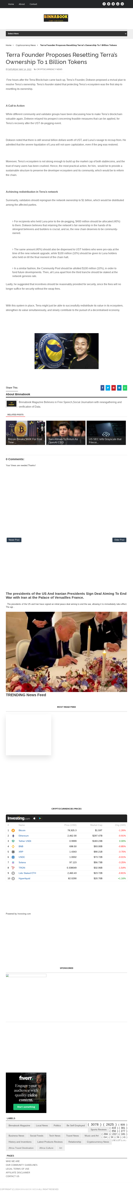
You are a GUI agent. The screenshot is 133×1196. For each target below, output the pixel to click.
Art (60, 1148)
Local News (42, 1125)
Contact (33, 4)
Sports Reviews (99, 1129)
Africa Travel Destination (21, 1148)
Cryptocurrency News (49, 69)
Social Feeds (36, 1135)
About (22, 4)
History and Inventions (20, 1142)
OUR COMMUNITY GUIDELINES (21, 1165)
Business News (16, 1135)
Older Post (119, 540)
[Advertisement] (66, 567)
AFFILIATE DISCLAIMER (18, 1172)
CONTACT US (12, 1176)
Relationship (74, 1142)
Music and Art (92, 1135)
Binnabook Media (29, 1189)
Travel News (72, 1135)
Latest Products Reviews (50, 1142)
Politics (57, 1125)
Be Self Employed (76, 1125)
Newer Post (14, 540)
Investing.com (24, 914)
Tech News (54, 1135)
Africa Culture (46, 1148)
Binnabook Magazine (19, 1125)
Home (11, 4)
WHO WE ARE (13, 1161)
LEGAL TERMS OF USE (17, 1169)
